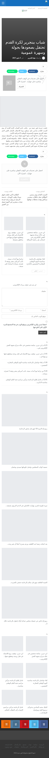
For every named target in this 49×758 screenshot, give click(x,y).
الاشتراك (21, 87)
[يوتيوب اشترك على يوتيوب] (24, 722)
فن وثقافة (41, 747)
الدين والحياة (24, 747)
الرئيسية (41, 744)
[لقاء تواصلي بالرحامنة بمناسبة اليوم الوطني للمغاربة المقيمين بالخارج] (35, 250)
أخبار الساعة (44, 243)
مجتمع (24, 744)
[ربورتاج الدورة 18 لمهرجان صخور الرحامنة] (24, 410)
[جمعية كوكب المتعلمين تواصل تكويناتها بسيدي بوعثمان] (24, 449)
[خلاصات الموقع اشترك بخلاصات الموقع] (5, 722)
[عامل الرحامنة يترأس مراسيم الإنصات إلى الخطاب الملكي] (12, 697)
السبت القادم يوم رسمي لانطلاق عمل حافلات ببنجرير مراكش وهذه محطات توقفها (37, 197)
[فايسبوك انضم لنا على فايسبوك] (43, 722)
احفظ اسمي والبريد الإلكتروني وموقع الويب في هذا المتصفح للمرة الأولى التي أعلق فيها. (25, 326)
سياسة (35, 744)
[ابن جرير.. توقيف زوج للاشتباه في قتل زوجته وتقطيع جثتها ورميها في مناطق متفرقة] (13, 223)
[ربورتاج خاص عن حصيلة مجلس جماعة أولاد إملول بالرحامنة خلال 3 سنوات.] (24, 602)
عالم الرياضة (8, 744)
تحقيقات (16, 747)
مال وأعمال (17, 744)
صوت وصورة (8, 747)
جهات (29, 744)
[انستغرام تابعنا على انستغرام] (15, 722)
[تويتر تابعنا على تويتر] (33, 722)
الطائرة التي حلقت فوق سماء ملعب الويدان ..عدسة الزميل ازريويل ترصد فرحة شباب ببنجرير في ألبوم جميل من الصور (12, 199)
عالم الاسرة (33, 747)
